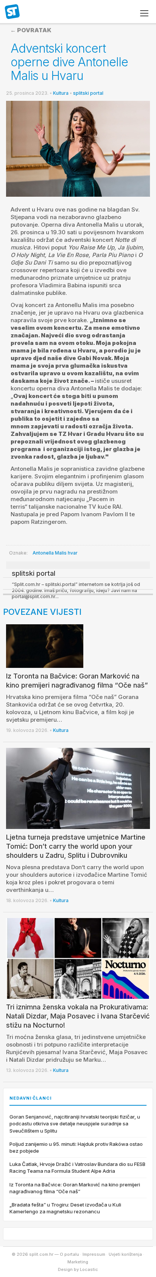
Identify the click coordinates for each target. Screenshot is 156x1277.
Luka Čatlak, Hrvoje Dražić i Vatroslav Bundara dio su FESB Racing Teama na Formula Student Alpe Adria (77, 1167)
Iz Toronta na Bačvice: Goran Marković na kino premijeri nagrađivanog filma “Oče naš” (74, 1187)
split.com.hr (12, 12)
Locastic (89, 1269)
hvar (73, 553)
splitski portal (88, 93)
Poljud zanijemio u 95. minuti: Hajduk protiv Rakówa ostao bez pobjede (76, 1147)
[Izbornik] (144, 13)
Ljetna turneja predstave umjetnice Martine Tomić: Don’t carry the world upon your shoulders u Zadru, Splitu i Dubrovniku (75, 846)
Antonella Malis (50, 553)
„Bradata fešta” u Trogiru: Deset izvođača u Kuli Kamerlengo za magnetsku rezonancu (65, 1208)
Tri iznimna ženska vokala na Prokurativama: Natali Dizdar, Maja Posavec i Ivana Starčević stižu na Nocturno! (78, 1016)
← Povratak (30, 30)
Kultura (61, 93)
